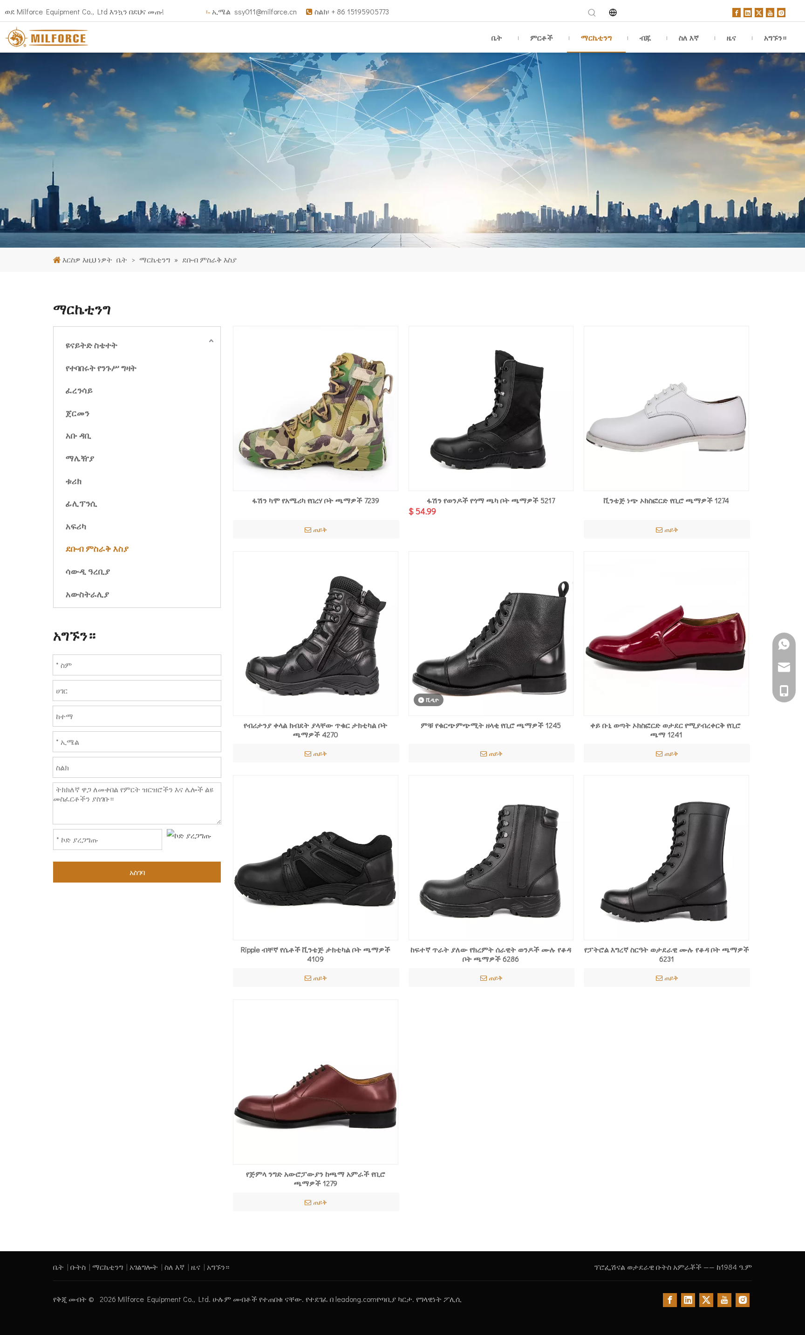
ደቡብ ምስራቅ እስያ (97, 548)
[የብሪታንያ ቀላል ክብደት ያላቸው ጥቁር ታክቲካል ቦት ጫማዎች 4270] (315, 632)
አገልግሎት (144, 1267)
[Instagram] (781, 11)
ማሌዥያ (80, 458)
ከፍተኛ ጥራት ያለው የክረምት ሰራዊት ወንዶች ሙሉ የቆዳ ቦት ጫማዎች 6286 (490, 954)
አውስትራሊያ (87, 594)
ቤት (58, 1267)
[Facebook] (736, 11)
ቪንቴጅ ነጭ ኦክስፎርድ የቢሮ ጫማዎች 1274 (666, 500)
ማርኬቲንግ (107, 1267)
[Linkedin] (748, 11)
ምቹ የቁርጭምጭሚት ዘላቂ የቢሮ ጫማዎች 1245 (491, 725)
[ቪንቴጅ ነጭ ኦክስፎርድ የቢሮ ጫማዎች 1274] (666, 407)
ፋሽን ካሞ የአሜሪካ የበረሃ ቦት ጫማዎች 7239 (315, 500)
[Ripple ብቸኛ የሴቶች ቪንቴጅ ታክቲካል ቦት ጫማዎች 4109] (315, 856)
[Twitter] (759, 11)
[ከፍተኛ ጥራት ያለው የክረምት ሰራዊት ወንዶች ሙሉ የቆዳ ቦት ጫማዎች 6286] (491, 856)
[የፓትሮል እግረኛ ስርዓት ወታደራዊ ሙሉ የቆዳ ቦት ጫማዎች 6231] (666, 856)
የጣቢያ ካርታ (394, 1299)
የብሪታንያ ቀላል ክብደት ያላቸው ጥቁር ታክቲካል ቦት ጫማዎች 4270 (316, 730)
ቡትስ (78, 1267)
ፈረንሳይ (79, 390)
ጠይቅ (320, 529)
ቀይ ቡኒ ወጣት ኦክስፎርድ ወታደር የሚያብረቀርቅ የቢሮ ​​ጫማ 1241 (666, 730)
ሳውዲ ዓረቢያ (88, 571)
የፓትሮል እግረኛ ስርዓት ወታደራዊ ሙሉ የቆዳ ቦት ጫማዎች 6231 (666, 954)
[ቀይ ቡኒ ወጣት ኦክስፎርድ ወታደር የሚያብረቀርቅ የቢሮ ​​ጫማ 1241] (666, 632)
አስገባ (137, 872)
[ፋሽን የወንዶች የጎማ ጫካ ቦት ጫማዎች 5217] (491, 407)
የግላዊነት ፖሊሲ (439, 1299)
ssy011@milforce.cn (266, 11)
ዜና (195, 1267)
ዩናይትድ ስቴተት (91, 345)
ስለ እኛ (174, 1267)
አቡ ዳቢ (78, 435)
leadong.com (355, 1299)
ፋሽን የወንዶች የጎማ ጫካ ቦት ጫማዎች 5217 (491, 500)
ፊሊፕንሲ (81, 503)
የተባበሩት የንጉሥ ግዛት (101, 367)
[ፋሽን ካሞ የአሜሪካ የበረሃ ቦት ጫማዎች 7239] (315, 407)
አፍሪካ (76, 526)
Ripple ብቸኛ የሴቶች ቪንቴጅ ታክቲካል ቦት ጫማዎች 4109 (315, 954)
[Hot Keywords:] (592, 13)
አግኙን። (218, 1267)
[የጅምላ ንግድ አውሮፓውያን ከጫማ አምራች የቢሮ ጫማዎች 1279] (315, 1081)
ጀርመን (77, 412)
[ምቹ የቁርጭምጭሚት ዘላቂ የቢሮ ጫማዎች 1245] (491, 632)
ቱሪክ (74, 480)
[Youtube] (770, 11)
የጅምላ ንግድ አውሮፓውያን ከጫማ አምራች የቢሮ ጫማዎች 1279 (315, 1178)
